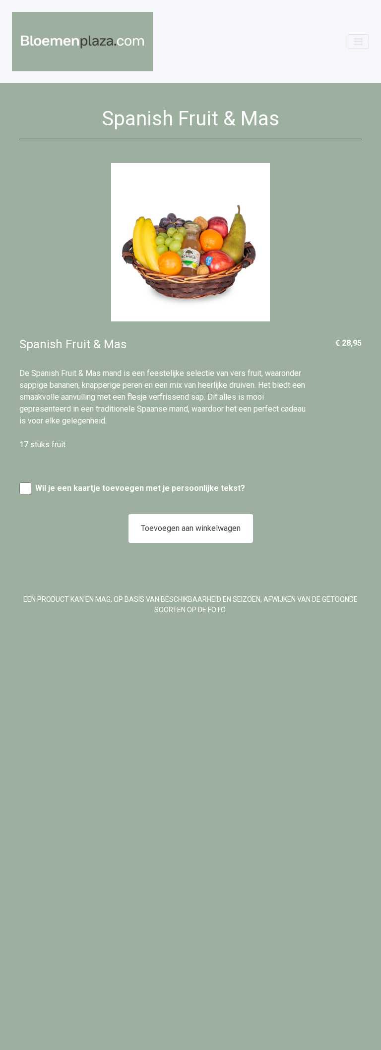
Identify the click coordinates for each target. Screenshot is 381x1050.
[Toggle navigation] (358, 41)
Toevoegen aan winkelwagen (191, 528)
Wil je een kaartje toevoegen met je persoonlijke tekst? (140, 488)
